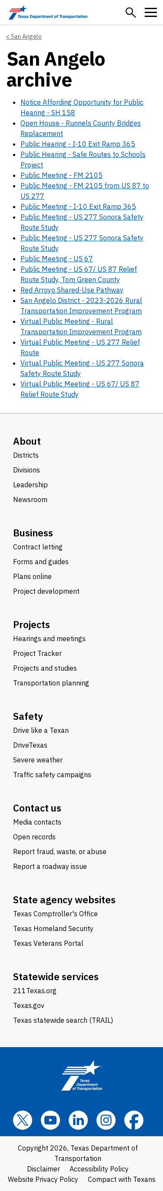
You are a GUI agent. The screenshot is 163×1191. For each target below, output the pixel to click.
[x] (22, 1120)
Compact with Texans (122, 1179)
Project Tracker (37, 653)
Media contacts (37, 822)
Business (33, 532)
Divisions (26, 470)
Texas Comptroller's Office (55, 913)
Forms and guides (41, 561)
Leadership (30, 484)
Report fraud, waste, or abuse (59, 851)
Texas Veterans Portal (48, 943)
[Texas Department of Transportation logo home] (48, 12)
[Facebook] (133, 1120)
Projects (31, 624)
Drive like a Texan (41, 730)
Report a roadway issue (50, 866)
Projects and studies (45, 668)
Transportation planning (51, 683)
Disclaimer (43, 1168)
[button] (130, 12)
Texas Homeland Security (53, 928)
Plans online (32, 576)
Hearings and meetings (49, 638)
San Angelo (26, 36)
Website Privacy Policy (43, 1179)
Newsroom (30, 499)
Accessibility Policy (99, 1168)
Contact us (37, 808)
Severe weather (38, 759)
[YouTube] (50, 1120)
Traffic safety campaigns (52, 774)
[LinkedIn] (78, 1120)
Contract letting (38, 546)
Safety (28, 716)
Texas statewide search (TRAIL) (63, 1020)
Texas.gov (28, 1005)
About (27, 441)
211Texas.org (35, 990)
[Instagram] (106, 1120)
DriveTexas (30, 745)
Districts (26, 455)
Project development (46, 591)
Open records (34, 836)
